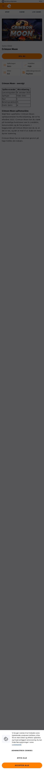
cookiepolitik (16, 745)
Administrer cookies (22, 750)
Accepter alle (22, 765)
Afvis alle (22, 758)
